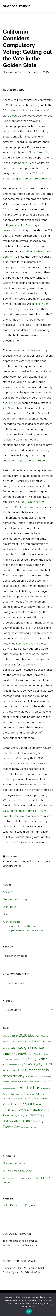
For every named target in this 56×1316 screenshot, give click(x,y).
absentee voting (20, 1041)
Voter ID (27, 1104)
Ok (28, 1311)
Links (6, 914)
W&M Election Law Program (19, 1205)
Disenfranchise (41, 1054)
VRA (23, 1127)
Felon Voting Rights (34, 1064)
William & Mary (31, 1127)
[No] (52, 1304)
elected (14, 115)
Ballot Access (39, 1041)
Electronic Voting (16, 1064)
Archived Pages (11, 921)
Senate (22, 163)
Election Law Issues (14, 1163)
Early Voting (28, 1059)
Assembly (43, 152)
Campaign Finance (27, 1047)
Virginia (29, 1098)
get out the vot (35, 861)
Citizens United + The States (23, 926)
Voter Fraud (11, 1104)
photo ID (45, 1081)
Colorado (29, 1054)
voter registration (31, 1110)
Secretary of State (22, 1094)
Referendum (46, 1089)
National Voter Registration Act (14, 1082)
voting (14, 1115)
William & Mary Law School (18, 1170)
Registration (9, 1094)
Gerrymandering (32, 1070)
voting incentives (12, 865)
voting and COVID (27, 1115)
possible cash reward (33, 460)
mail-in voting (45, 1076)
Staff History (10, 906)
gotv (47, 861)
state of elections (37, 1094)
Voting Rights (22, 1121)
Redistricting (28, 1087)
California (11, 856)
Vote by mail (41, 1098)
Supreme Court (10, 1098)
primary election (9, 1089)
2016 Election (10, 1035)
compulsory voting (16, 861)
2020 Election (29, 1035)
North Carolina (33, 1081)
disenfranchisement (12, 1059)
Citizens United (14, 1054)
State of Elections (16, 6)
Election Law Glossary (15, 899)
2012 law (11, 403)
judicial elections (31, 1076)
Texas (20, 1098)
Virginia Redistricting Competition (25, 930)
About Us (8, 891)
